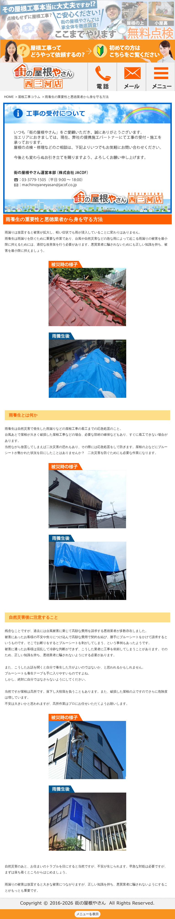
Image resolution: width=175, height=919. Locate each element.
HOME (9, 97)
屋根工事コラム (29, 97)
